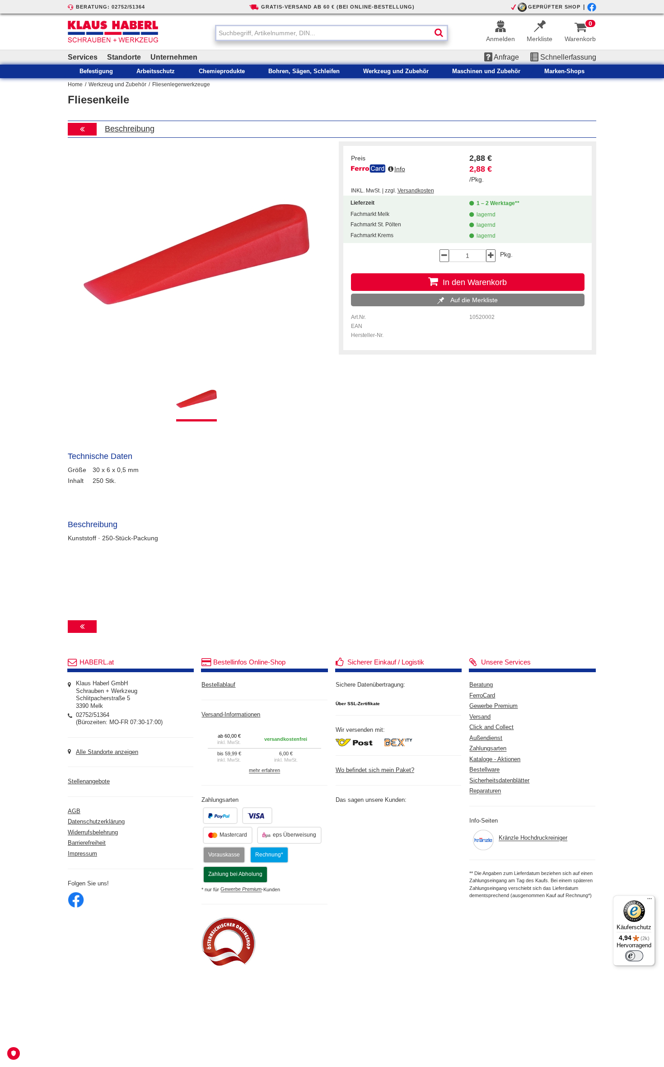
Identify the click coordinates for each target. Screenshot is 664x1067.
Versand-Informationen (230, 714)
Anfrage (505, 57)
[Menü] (649, 900)
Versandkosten (415, 190)
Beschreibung (129, 128)
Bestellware (484, 770)
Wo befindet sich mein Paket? (375, 770)
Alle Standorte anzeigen (107, 752)
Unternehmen (173, 57)
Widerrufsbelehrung (93, 832)
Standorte (124, 57)
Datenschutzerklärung (96, 822)
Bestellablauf (218, 685)
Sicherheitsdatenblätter (499, 780)
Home (75, 84)
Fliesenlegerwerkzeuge (181, 84)
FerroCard (482, 696)
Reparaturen (485, 791)
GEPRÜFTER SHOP (554, 6)
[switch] (634, 955)
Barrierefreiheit (87, 843)
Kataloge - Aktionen (494, 759)
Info (399, 169)
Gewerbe (241, 889)
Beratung (481, 685)
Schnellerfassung (567, 57)
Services (83, 57)
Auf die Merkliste (473, 300)
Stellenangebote (89, 781)
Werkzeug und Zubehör (117, 84)
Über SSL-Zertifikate (358, 703)
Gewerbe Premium (493, 706)
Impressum (82, 854)
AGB (74, 811)
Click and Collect (491, 727)
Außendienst (485, 738)
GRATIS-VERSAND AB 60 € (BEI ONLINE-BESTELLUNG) (338, 6)
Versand (480, 717)
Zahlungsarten (487, 749)
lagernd (485, 214)
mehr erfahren (264, 770)
